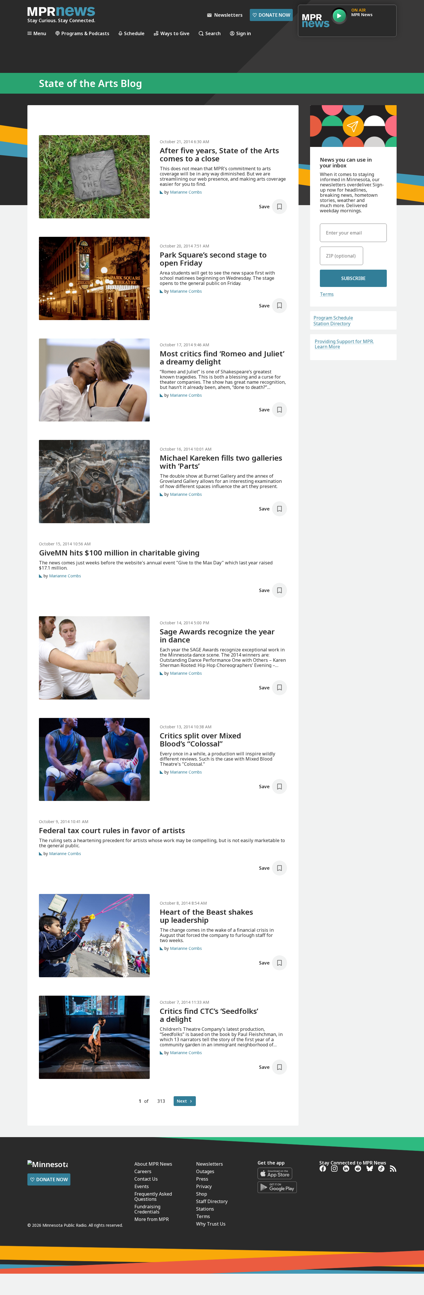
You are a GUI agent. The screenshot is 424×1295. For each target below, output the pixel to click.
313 (161, 1101)
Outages (205, 1171)
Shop (201, 1194)
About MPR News (153, 1164)
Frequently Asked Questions (153, 1196)
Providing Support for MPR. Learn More (344, 344)
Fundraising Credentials (147, 1209)
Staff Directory (212, 1201)
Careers (142, 1171)
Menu (39, 33)
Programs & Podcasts (85, 33)
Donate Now (271, 15)
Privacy (204, 1186)
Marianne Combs (186, 192)
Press (202, 1179)
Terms (327, 294)
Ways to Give (175, 33)
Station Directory (332, 323)
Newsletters (209, 1164)
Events (141, 1186)
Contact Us (146, 1179)
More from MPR (151, 1219)
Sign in (243, 33)
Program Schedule (333, 317)
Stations (205, 1209)
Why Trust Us (211, 1224)
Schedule (134, 33)
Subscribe (353, 278)
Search (213, 33)
